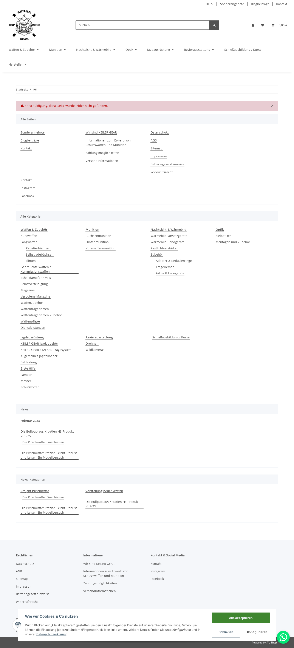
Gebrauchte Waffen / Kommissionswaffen (36, 269)
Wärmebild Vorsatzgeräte (169, 236)
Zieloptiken (224, 236)
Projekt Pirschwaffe (34, 491)
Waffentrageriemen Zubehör (41, 315)
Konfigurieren (257, 632)
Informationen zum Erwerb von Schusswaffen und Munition (108, 142)
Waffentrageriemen (35, 309)
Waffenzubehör (32, 303)
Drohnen (92, 343)
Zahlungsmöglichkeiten (102, 153)
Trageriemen (165, 267)
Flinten (31, 261)
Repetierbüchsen (38, 248)
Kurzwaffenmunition (100, 248)
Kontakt (281, 4)
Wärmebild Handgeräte (167, 242)
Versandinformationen (102, 161)
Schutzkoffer (30, 387)
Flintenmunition (97, 242)
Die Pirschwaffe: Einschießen (43, 442)
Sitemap (156, 148)
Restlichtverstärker (164, 248)
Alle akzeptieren (241, 618)
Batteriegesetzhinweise (167, 164)
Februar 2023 (30, 421)
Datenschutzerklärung (52, 634)
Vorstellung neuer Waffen (104, 491)
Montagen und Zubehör (233, 242)
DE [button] (208, 4)
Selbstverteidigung (34, 284)
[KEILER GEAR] (24, 25)
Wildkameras (95, 350)
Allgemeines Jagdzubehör (39, 356)
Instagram (28, 188)
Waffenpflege (30, 321)
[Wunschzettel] (263, 25)
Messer (26, 381)
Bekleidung (29, 362)
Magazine (28, 290)
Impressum (159, 156)
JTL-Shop (271, 642)
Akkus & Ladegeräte (170, 273)
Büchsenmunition (98, 236)
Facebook (27, 196)
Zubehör (157, 254)
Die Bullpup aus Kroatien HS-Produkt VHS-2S (47, 433)
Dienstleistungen (33, 328)
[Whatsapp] (283, 637)
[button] (253, 25)
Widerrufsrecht (162, 172)
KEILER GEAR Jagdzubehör (39, 343)
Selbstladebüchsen (39, 254)
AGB (154, 140)
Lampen (26, 375)
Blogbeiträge (260, 4)
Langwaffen (29, 242)
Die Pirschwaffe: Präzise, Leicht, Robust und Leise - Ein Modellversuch (49, 455)
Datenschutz (160, 132)
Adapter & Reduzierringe (174, 261)
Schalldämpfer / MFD (36, 278)
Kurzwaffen (29, 236)
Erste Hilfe (28, 368)
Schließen (226, 632)
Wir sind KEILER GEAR (101, 132)
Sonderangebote (232, 4)
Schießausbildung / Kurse (171, 337)
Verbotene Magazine (35, 296)
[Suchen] (214, 25)
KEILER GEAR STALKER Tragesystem (46, 350)
